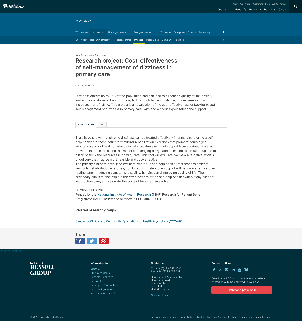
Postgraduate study (144, 32)
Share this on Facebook (76, 239)
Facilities (179, 39)
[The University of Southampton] (14, 6)
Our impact (81, 39)
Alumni (248, 4)
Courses (222, 9)
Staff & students (100, 273)
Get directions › (160, 295)
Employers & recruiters (104, 285)
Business (269, 9)
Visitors (95, 268)
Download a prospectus (242, 290)
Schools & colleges (102, 276)
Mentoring (204, 32)
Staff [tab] (102, 124)
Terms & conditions (242, 317)
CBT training (164, 32)
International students (103, 293)
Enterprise (179, 32)
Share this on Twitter (92, 241)
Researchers (98, 281)
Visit (241, 4)
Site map (155, 317)
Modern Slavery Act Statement (213, 317)
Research (255, 9)
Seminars (167, 39)
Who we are (82, 32)
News (267, 4)
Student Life (238, 9)
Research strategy (100, 39)
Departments (258, 4)
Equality (192, 32)
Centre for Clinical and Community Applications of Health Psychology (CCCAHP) (129, 221)
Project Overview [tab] (86, 124)
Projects (138, 39)
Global (282, 9)
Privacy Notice (186, 317)
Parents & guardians (102, 289)
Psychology (83, 20)
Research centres (122, 39)
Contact (282, 4)
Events (275, 4)
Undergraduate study (119, 32)
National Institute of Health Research (124, 194)
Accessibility (169, 317)
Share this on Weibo (104, 241)
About (235, 4)
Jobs (268, 317)
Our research (98, 32)
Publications (152, 39)
